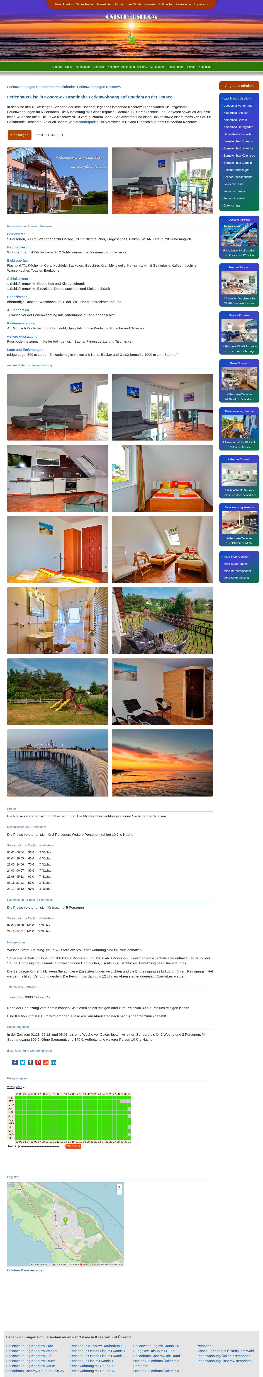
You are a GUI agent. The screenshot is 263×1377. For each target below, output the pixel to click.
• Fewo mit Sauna (233, 191)
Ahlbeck (57, 66)
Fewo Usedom (64, 4)
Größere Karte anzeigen (25, 1270)
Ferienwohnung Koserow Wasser (31, 1351)
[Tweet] (22, 1064)
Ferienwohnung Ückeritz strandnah (224, 1356)
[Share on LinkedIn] (53, 1064)
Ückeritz (142, 66)
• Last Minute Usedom (236, 98)
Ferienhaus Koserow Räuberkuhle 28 (98, 1346)
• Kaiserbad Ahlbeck (234, 112)
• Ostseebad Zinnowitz (236, 134)
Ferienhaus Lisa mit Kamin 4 (92, 1361)
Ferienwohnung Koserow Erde (29, 1346)
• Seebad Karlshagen (235, 170)
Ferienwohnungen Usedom (28, 87)
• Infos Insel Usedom (235, 556)
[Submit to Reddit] (45, 1064)
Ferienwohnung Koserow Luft (29, 1356)
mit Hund (118, 4)
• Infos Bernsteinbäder (236, 571)
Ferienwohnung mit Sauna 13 (92, 1371)
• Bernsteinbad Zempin (236, 162)
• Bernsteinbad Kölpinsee (238, 155)
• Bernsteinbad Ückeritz (237, 148)
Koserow (113, 66)
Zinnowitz (99, 66)
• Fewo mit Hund (232, 184)
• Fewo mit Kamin (233, 198)
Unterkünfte (103, 4)
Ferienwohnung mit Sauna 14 (156, 1346)
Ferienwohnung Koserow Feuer (30, 1361)
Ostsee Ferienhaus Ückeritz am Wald (225, 1351)
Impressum (201, 4)
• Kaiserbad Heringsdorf (237, 127)
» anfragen (19, 135)
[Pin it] (38, 1064)
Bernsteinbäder (63, 87)
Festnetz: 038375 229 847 (30, 997)
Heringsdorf (83, 66)
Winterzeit (150, 4)
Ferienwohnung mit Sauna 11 (92, 1366)
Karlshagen (157, 66)
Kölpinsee (205, 66)
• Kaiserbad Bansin (234, 120)
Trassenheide (175, 66)
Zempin (191, 66)
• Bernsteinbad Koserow (237, 141)
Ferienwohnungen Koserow (98, 87)
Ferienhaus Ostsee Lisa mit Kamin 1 (98, 1351)
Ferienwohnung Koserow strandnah (224, 1361)
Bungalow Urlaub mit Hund (153, 1351)
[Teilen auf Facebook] (15, 1064)
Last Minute (134, 4)
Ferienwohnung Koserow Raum (30, 1366)
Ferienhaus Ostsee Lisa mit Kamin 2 (98, 1356)
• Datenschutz (230, 205)
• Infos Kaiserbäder (234, 564)
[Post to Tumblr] (30, 1064)
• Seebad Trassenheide (236, 177)
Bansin (68, 66)
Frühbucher (166, 4)
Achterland (128, 66)
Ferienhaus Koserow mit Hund (156, 1356)
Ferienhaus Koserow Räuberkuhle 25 (35, 1371)
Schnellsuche (85, 4)
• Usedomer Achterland (236, 105)
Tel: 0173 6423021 (49, 135)
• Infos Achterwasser (235, 578)
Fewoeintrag (184, 4)
